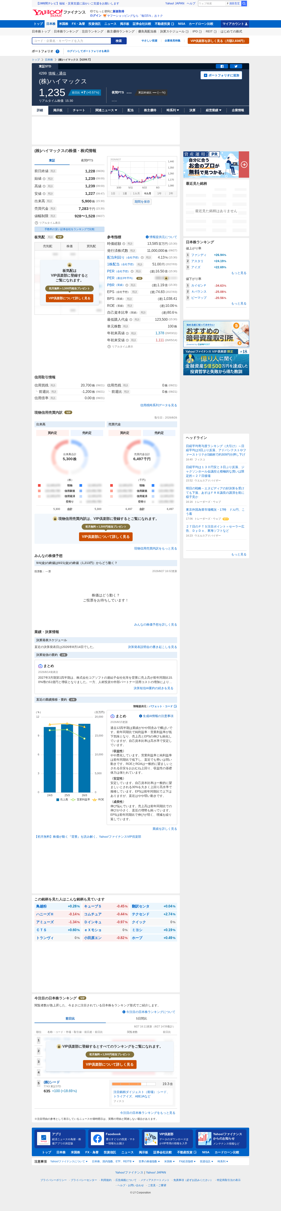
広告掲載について (126, 1180)
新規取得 (118, 11)
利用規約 (106, 1180)
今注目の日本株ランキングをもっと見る (147, 1112)
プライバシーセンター (84, 1180)
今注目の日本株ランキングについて (150, 1012)
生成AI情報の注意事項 (158, 716)
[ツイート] (236, 66)
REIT (209, 31)
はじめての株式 (231, 31)
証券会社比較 (142, 23)
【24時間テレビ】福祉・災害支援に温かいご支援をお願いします (77, 3)
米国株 (63, 23)
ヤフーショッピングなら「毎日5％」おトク (135, 15)
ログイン (95, 15)
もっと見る (239, 273)
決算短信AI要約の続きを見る (153, 688)
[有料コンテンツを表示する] (166, 278)
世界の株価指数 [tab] (148, 1161)
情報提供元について (163, 237)
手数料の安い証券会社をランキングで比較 (70, 229)
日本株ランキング (66, 31)
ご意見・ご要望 (157, 1185)
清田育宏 (234, 3)
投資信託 (94, 23)
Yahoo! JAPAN (174, 3)
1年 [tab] (159, 193)
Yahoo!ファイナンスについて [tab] (67, 1161)
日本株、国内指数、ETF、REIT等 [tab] (112, 1161)
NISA (181, 23)
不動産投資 (162, 23)
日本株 (51, 23)
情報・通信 (57, 73)
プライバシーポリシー (53, 1180)
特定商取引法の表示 (229, 1180)
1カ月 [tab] (136, 193)
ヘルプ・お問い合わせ (130, 1185)
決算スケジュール (172, 31)
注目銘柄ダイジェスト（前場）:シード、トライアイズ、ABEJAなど (141, 1094)
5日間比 (141, 1018)
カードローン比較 (201, 23)
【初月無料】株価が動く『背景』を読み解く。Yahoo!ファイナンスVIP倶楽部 (87, 836)
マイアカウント (233, 23)
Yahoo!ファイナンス (129, 1172)
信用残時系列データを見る (158, 405)
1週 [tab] (125, 193)
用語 (53, 171)
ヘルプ (191, 3)
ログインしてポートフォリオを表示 (88, 51)
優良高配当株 (147, 31)
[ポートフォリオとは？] (57, 51)
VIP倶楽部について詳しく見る (69, 298)
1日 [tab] (113, 193)
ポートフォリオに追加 (224, 75)
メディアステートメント (154, 1180)
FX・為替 (78, 23)
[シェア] (222, 66)
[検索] (244, 3)
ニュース (110, 23)
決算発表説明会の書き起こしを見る (152, 647)
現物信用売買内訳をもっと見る (155, 548)
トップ (38, 23)
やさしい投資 (149, 40)
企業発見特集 (172, 40)
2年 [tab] (171, 193)
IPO (195, 31)
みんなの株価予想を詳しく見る (155, 624)
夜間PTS (87, 160)
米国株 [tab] (168, 1161)
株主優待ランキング (121, 31)
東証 (52, 160)
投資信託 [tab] (205, 1161)
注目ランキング (92, 31)
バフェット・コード (161, 706)
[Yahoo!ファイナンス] (60, 10)
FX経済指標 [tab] (186, 1161)
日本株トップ (41, 31)
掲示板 (124, 23)
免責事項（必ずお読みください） (193, 1180)
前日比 (70, 1018)
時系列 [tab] (221, 1161)
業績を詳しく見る (165, 828)
